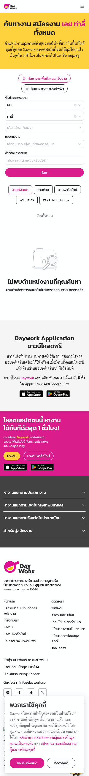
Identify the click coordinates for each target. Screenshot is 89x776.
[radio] (44, 78)
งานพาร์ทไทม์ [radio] (67, 189)
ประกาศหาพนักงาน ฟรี (19, 641)
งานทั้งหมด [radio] (20, 189)
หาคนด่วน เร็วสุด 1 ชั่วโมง (21, 666)
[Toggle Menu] (82, 6)
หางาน (11, 456)
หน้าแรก (9, 601)
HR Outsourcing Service (21, 673)
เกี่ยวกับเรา (11, 620)
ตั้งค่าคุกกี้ (61, 763)
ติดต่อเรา (57, 601)
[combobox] (44, 105)
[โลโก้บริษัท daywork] (19, 567)
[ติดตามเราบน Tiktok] (31, 692)
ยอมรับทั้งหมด (27, 763)
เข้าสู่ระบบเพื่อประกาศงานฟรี (23, 659)
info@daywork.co (32, 682)
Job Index (58, 647)
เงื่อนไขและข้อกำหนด (66, 622)
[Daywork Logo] (10, 6)
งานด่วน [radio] (43, 189)
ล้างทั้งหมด (45, 215)
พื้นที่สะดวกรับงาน (16, 97)
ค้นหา (45, 172)
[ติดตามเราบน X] (42, 692)
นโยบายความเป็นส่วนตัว (68, 628)
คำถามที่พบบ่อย (62, 615)
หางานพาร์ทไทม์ (38, 456)
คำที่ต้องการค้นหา (16, 153)
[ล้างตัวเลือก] (75, 105)
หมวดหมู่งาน (12, 136)
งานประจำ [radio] (27, 200)
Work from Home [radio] (56, 200)
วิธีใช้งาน (57, 608)
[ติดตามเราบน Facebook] (19, 692)
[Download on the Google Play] (58, 393)
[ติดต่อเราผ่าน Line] (7, 692)
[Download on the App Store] (31, 393)
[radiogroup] (44, 83)
